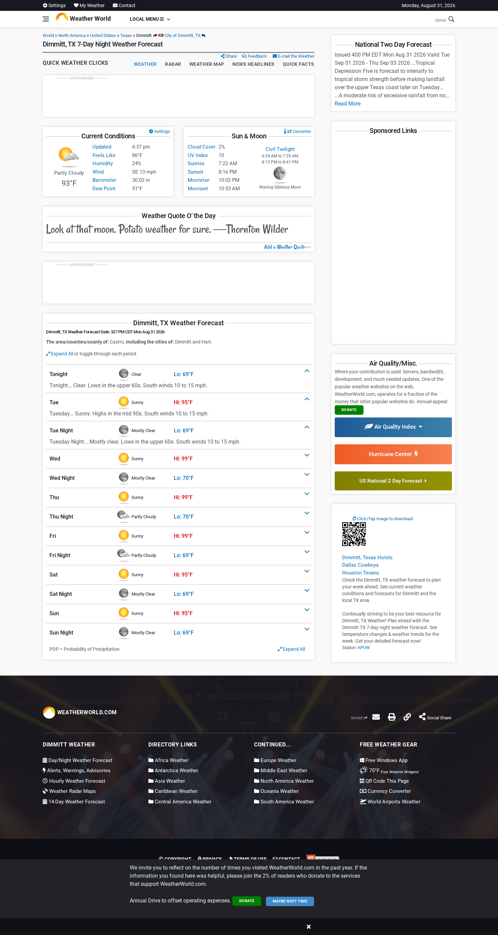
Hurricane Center (392, 454)
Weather (145, 64)
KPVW (364, 647)
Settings (56, 5)
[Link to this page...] (407, 716)
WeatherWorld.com (86, 712)
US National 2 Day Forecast (392, 481)
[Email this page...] (376, 716)
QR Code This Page (386, 781)
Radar (173, 64)
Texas (126, 35)
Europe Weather (277, 760)
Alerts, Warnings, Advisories (78, 770)
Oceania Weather (279, 791)
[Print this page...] (391, 716)
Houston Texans (360, 573)
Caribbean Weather (175, 791)
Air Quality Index (396, 426)
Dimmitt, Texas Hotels (367, 557)
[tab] (178, 374)
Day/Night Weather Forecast (79, 760)
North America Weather (286, 781)
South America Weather (286, 802)
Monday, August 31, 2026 (428, 5)
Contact (127, 5)
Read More (347, 103)
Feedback (257, 56)
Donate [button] (349, 410)
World (48, 35)
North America (72, 35)
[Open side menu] (46, 19)
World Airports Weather (393, 802)
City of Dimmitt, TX (182, 35)
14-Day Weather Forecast (76, 802)
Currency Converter (388, 791)
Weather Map (206, 64)
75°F (393, 770)
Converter (301, 131)
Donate (246, 901)
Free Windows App (386, 760)
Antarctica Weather (175, 770)
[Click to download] (354, 534)
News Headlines (253, 64)
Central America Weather (182, 802)
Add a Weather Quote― (287, 247)
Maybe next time (290, 901)
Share (231, 56)
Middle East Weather (283, 770)
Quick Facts (298, 64)
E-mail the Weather (295, 56)
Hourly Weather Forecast (76, 781)
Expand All (61, 353)
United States (103, 35)
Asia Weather (169, 781)
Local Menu (145, 19)
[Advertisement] (178, 96)
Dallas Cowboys (360, 565)
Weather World (89, 18)
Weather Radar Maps (72, 791)
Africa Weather (170, 760)
